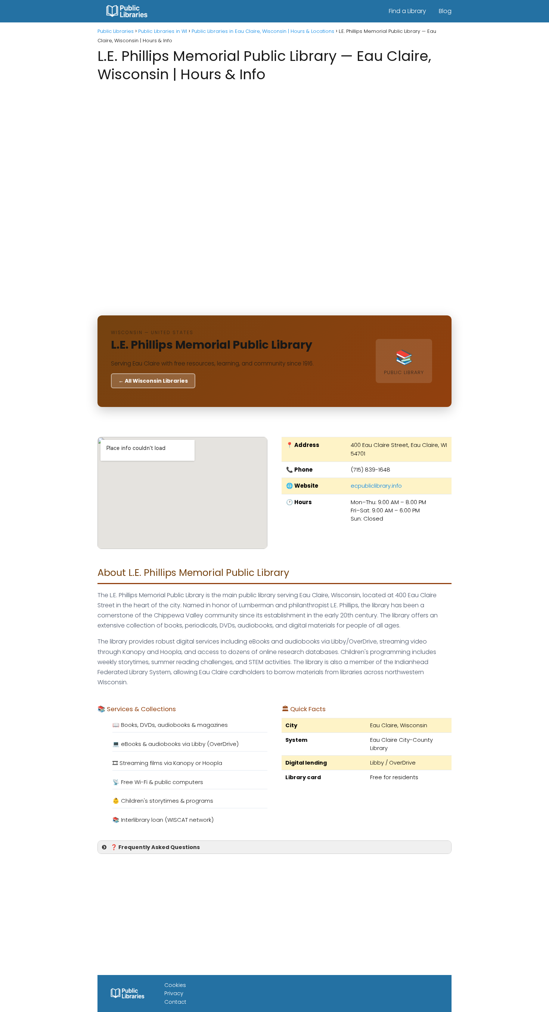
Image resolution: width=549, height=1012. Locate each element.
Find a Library (407, 11)
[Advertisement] (274, 143)
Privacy (173, 993)
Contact (175, 1002)
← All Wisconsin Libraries (153, 381)
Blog (445, 11)
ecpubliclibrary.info (376, 486)
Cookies (175, 985)
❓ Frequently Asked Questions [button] (155, 847)
